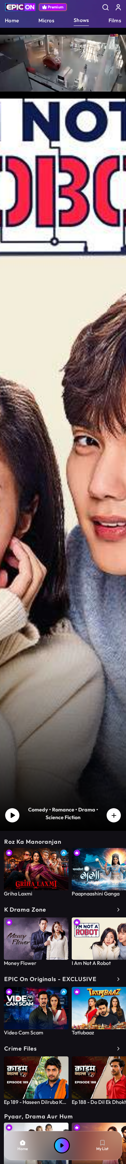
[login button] (118, 7)
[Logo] (20, 7)
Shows (81, 20)
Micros (46, 20)
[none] (36, 872)
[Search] (105, 7)
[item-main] (36, 869)
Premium (55, 7)
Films (115, 20)
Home (12, 20)
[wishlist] (114, 815)
